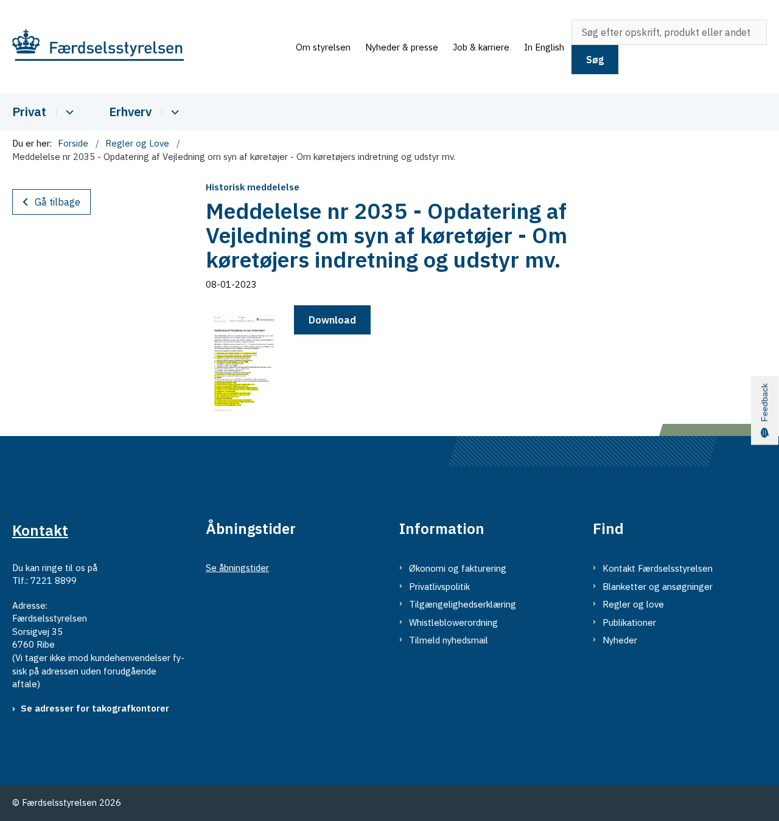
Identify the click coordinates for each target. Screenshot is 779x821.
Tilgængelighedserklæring (462, 604)
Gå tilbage (57, 202)
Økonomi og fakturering (457, 568)
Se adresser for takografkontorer (95, 708)
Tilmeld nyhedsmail (448, 640)
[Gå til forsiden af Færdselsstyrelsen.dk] (150, 47)
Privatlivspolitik (439, 586)
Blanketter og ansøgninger (658, 586)
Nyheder (620, 640)
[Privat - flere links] (68, 112)
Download (332, 320)
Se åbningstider (237, 567)
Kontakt (40, 530)
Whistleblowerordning (453, 622)
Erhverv (130, 111)
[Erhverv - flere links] (173, 112)
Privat (29, 111)
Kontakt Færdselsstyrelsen (658, 568)
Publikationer (629, 622)
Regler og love (633, 604)
